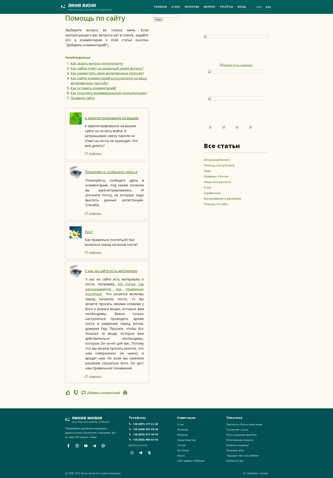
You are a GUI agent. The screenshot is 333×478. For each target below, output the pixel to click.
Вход (242, 6)
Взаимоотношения (237, 445)
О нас (176, 6)
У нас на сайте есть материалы (111, 270)
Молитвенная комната (239, 440)
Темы (207, 171)
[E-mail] (103, 445)
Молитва (192, 6)
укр (259, 7)
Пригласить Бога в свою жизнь (244, 424)
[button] (68, 393)
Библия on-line (235, 460)
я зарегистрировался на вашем (111, 118)
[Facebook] (68, 445)
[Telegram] (94, 445)
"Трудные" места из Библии (242, 455)
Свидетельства (186, 440)
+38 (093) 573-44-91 (145, 434)
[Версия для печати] (125, 393)
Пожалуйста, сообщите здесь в (111, 171)
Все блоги (183, 450)
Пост (89, 231)
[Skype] (149, 452)
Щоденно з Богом (216, 176)
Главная (160, 6)
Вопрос (210, 6)
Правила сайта (83, 98)
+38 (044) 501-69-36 (145, 429)
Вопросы (182, 434)
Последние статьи (237, 429)
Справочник (212, 193)
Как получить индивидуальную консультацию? (109, 93)
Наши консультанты (217, 182)
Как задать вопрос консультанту (97, 63)
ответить (95, 153)
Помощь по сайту (216, 204)
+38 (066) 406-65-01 (145, 439)
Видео (181, 455)
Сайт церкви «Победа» (191, 460)
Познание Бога (235, 450)
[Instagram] (77, 445)
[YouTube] (85, 445)
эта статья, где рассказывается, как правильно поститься (114, 289)
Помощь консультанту (219, 165)
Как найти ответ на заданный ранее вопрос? (107, 68)
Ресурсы (226, 6)
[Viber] (132, 452)
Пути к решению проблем (241, 434)
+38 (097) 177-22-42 (145, 424)
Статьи (181, 445)
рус (268, 7)
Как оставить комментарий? (93, 88)
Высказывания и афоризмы (222, 198)
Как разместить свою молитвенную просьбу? (107, 73)
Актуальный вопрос (217, 160)
